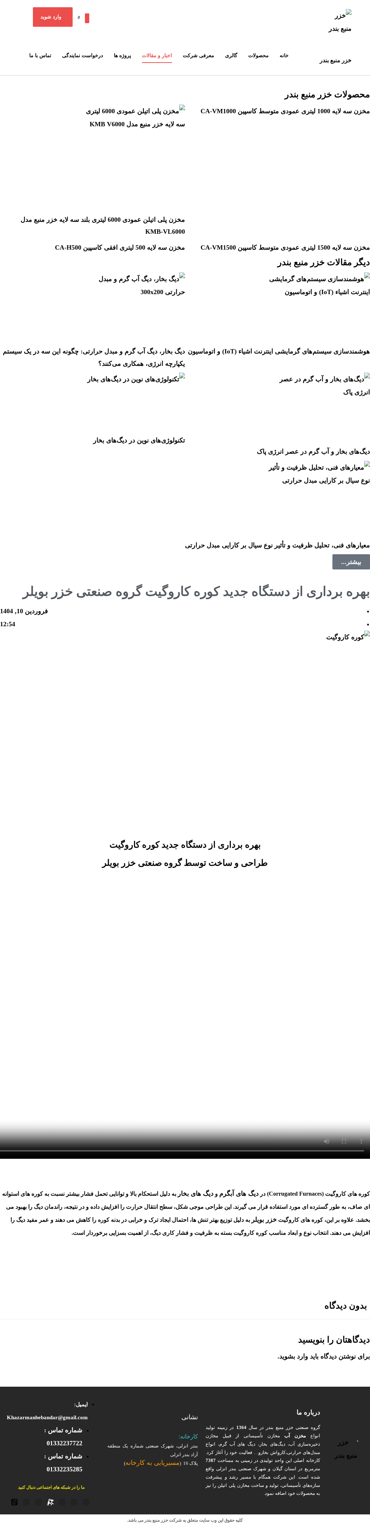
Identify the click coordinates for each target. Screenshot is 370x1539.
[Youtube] (86, 1502)
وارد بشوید (293, 1356)
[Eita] (14, 1502)
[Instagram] (62, 1502)
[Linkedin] (38, 1502)
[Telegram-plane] (74, 1502)
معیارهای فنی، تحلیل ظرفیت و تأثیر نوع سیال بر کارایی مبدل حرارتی (277, 545)
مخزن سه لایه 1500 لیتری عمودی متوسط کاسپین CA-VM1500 (285, 247)
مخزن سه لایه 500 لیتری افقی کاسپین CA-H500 (120, 247)
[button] (77, 15)
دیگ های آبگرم (239, 1193)
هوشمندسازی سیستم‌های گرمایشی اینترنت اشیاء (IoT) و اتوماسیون (279, 351)
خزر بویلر (264, 1219)
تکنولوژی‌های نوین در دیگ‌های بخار (139, 440)
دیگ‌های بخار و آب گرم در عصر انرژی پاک (313, 451)
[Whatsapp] (26, 1502)
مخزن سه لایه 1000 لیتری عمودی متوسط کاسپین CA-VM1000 (285, 111)
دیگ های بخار (196, 1193)
